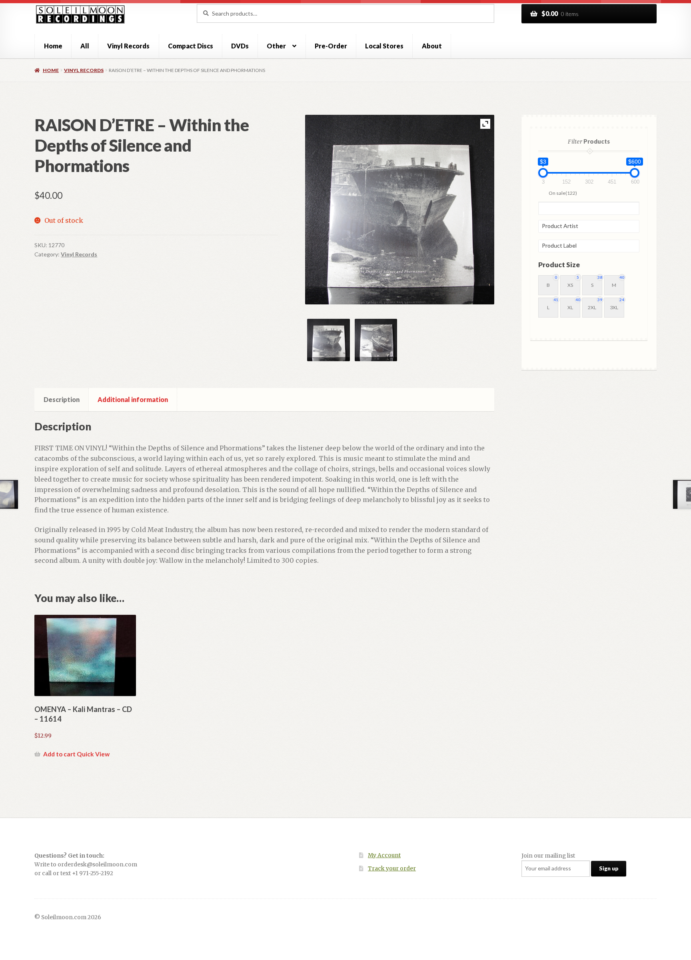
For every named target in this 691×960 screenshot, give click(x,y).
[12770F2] (376, 340)
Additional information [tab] (133, 399)
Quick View (93, 754)
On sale (563, 193)
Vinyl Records (128, 46)
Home (53, 46)
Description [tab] (62, 399)
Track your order (392, 868)
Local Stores (384, 46)
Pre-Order (331, 46)
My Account (384, 855)
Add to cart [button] (59, 754)
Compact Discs (190, 46)
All (84, 46)
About (432, 46)
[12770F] (328, 340)
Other (276, 46)
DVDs (240, 46)
